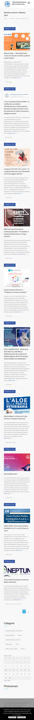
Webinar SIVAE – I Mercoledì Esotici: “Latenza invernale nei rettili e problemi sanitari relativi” (17, 55)
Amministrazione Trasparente (13, 631)
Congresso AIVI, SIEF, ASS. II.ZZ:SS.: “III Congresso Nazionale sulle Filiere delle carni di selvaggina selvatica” (16, 171)
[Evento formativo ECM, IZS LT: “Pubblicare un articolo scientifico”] (17, 278)
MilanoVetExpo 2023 (10, 474)
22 (13, 674)
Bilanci (20, 635)
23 (17, 674)
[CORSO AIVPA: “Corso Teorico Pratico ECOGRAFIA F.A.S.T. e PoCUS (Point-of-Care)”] (17, 516)
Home (5, 18)
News (14, 442)
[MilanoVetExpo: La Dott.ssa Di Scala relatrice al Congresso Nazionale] (17, 404)
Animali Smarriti (9, 635)
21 (9, 674)
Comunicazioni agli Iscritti (12, 640)
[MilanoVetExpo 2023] (17, 462)
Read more (16, 78)
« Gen (5, 680)
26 (28, 674)
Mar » (9, 680)
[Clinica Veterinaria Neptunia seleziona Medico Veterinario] (17, 571)
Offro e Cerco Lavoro (15, 604)
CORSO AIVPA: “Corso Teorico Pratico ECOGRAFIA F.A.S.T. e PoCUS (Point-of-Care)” (16, 528)
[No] (32, 714)
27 (5, 678)
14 (9, 670)
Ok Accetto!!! (12, 717)
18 (25, 670)
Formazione (8, 82)
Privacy (23, 649)
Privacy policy (21, 717)
